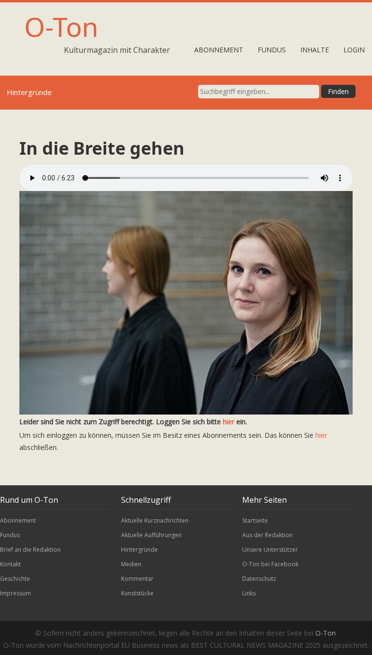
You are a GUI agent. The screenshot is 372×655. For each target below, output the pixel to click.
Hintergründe (139, 549)
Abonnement (218, 49)
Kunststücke (137, 593)
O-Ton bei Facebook (270, 564)
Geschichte (15, 579)
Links (249, 593)
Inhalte (314, 49)
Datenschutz (259, 579)
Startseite (255, 520)
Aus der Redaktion (267, 535)
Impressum (15, 593)
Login (354, 49)
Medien (131, 564)
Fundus (272, 49)
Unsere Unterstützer (270, 549)
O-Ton (61, 26)
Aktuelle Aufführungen (151, 535)
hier (228, 421)
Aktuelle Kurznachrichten (154, 520)
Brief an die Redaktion (30, 549)
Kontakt (10, 564)
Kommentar (137, 579)
